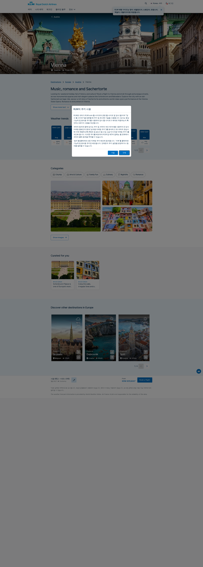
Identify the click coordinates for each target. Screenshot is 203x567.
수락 (124, 153)
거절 (113, 153)
